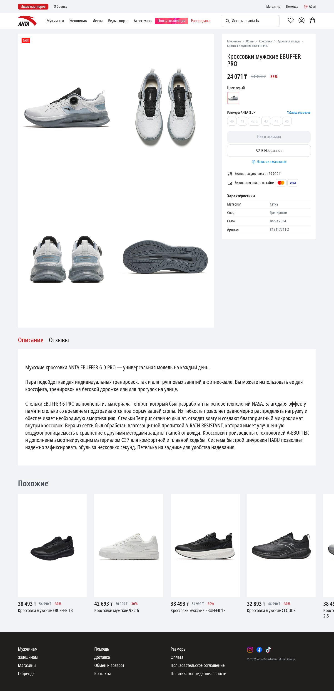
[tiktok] (268, 650)
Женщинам (78, 21)
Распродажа (200, 21)
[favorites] (290, 21)
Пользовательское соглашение (198, 665)
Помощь (292, 6)
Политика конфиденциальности (198, 673)
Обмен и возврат (109, 665)
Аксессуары (143, 21)
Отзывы (59, 340)
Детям (98, 21)
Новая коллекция (171, 21)
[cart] (312, 21)
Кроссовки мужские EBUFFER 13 (45, 610)
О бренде (60, 6)
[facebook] (259, 650)
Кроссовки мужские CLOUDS (271, 610)
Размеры (179, 649)
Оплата (177, 657)
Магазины (273, 6)
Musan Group (287, 659)
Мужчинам (55, 21)
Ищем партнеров (33, 6)
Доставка (102, 657)
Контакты (102, 673)
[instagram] (250, 650)
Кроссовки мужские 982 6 (116, 610)
